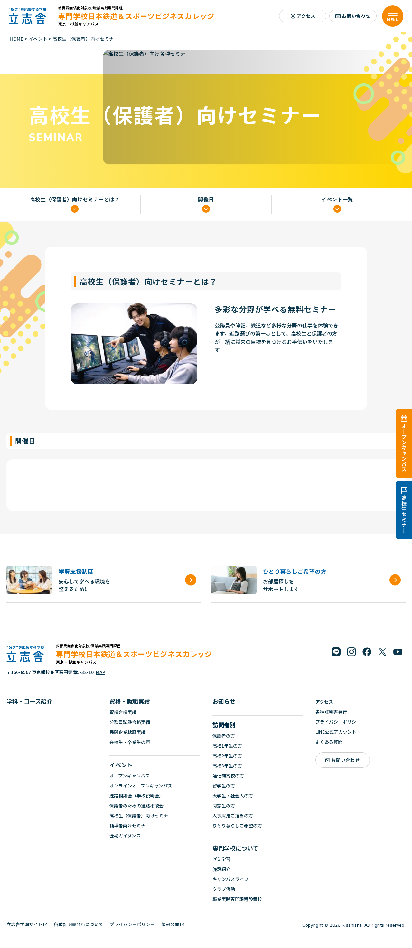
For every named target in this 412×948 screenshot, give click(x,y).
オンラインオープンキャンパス (140, 785)
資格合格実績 (122, 712)
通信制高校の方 (228, 775)
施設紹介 (221, 869)
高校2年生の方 (227, 755)
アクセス (306, 16)
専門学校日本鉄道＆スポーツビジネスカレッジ (136, 16)
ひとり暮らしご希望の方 (237, 825)
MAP (100, 672)
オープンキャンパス (404, 447)
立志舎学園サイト (24, 924)
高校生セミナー (404, 514)
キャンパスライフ (230, 879)
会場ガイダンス (125, 835)
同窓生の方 (223, 805)
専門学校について (235, 848)
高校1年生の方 (227, 745)
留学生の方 (223, 785)
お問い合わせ (356, 16)
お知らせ (224, 701)
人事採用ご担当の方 (232, 815)
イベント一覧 (337, 199)
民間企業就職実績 (127, 732)
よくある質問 (328, 741)
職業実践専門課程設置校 (237, 899)
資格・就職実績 (129, 701)
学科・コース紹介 (29, 701)
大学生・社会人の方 (232, 795)
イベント (121, 764)
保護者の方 (223, 735)
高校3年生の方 (227, 765)
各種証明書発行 (331, 712)
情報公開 (170, 924)
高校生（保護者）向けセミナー (141, 815)
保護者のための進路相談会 (136, 805)
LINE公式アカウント (335, 731)
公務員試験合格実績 (129, 722)
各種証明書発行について (78, 924)
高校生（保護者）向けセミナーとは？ (75, 199)
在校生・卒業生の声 (129, 742)
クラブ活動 (223, 889)
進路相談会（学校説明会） (136, 795)
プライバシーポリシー (337, 721)
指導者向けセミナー (129, 825)
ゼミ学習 (221, 859)
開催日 (206, 199)
